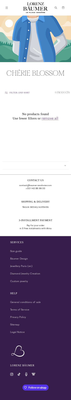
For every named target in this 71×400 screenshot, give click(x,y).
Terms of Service (20, 309)
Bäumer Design (19, 258)
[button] (6, 7)
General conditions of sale (25, 302)
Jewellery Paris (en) (21, 266)
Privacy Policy (18, 317)
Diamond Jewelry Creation (25, 273)
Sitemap (14, 324)
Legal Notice (17, 332)
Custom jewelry (19, 281)
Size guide (16, 251)
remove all (50, 118)
